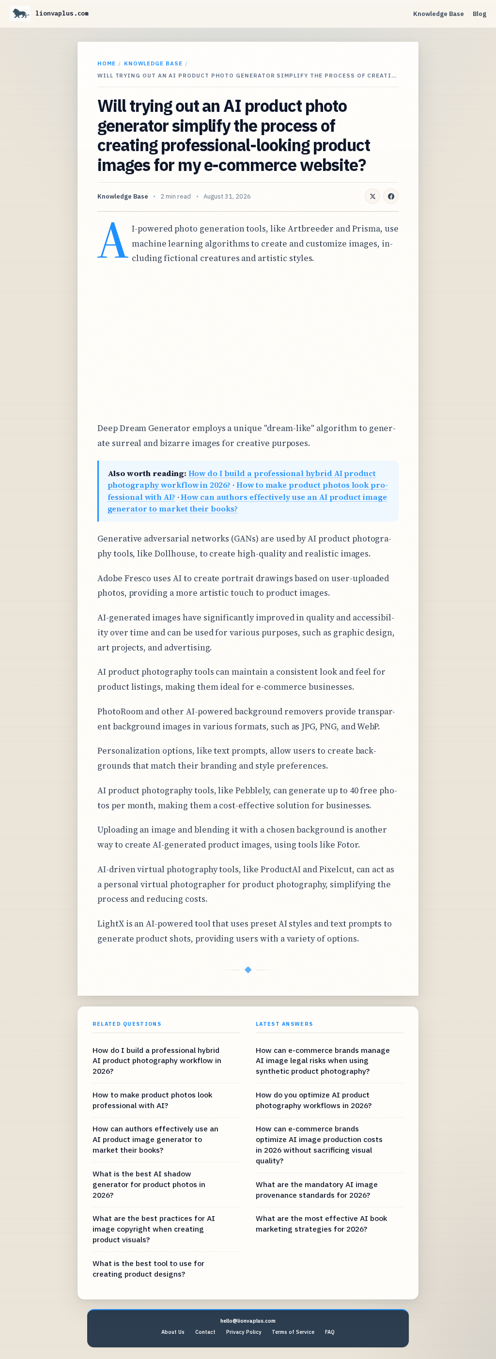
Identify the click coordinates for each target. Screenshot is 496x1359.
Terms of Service (293, 1331)
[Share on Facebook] (391, 196)
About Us (173, 1331)
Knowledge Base (438, 14)
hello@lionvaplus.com (248, 1320)
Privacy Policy (244, 1331)
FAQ (330, 1331)
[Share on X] (372, 196)
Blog (479, 14)
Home (106, 63)
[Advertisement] (248, 343)
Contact (205, 1331)
